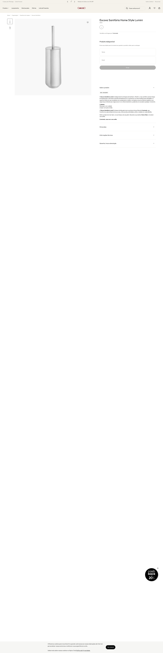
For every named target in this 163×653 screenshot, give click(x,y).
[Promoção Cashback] (151, 574)
